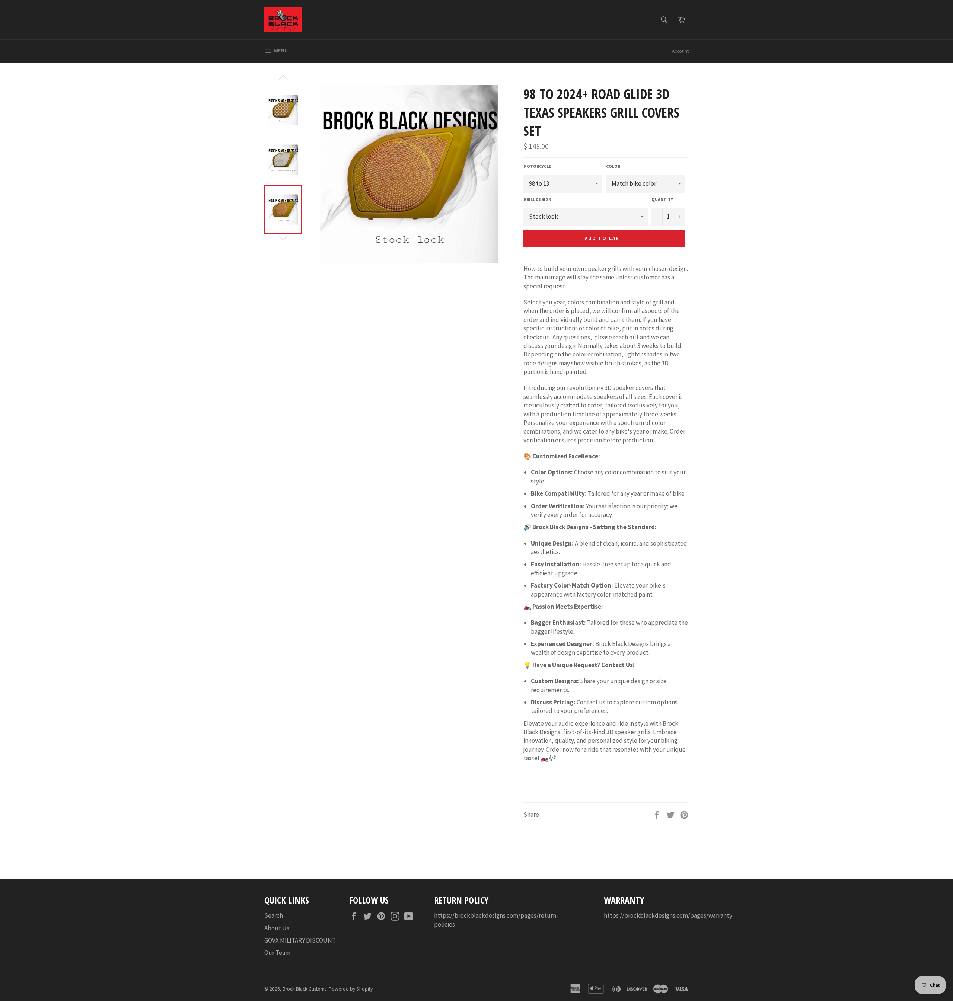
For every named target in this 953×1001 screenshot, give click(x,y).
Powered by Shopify (351, 989)
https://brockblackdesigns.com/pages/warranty (668, 915)
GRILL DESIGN (537, 199)
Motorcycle (537, 166)
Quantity (662, 199)
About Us (276, 928)
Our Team (277, 953)
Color (613, 166)
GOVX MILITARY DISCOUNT (300, 940)
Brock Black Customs (304, 989)
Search (273, 915)
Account (680, 51)
